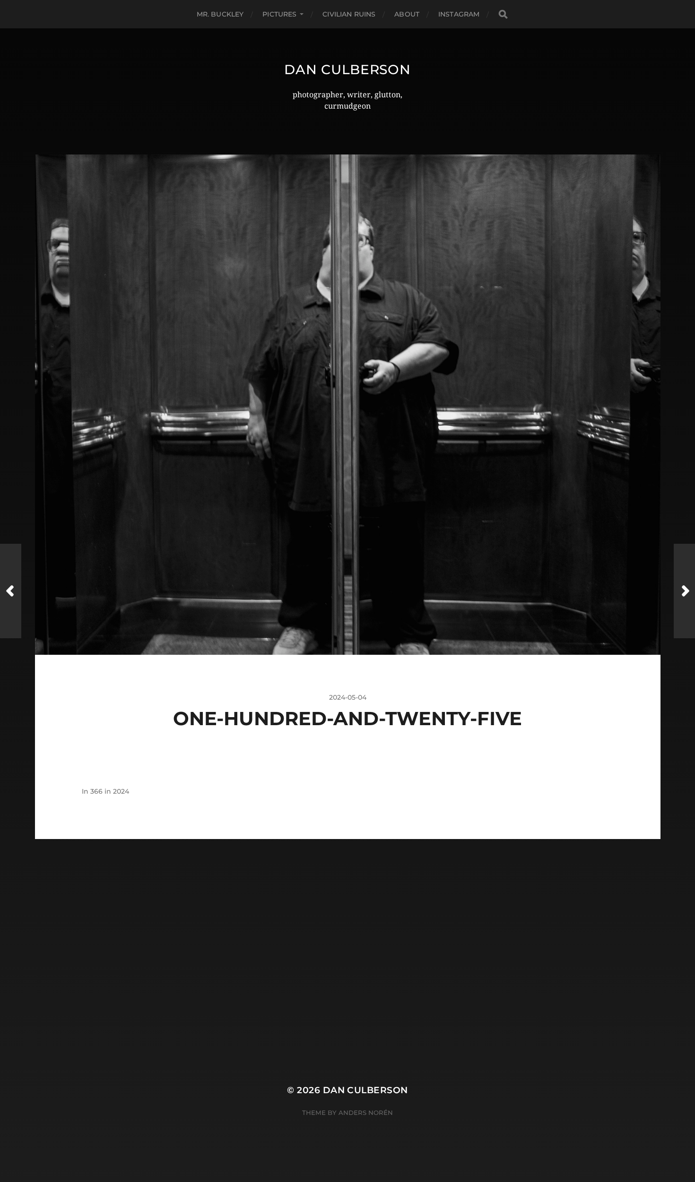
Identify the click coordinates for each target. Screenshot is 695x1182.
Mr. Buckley (220, 14)
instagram (458, 14)
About (406, 14)
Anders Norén (366, 1112)
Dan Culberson (347, 69)
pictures (279, 14)
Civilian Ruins (348, 14)
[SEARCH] (503, 14)
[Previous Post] (10, 591)
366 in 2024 (109, 791)
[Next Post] (684, 591)
